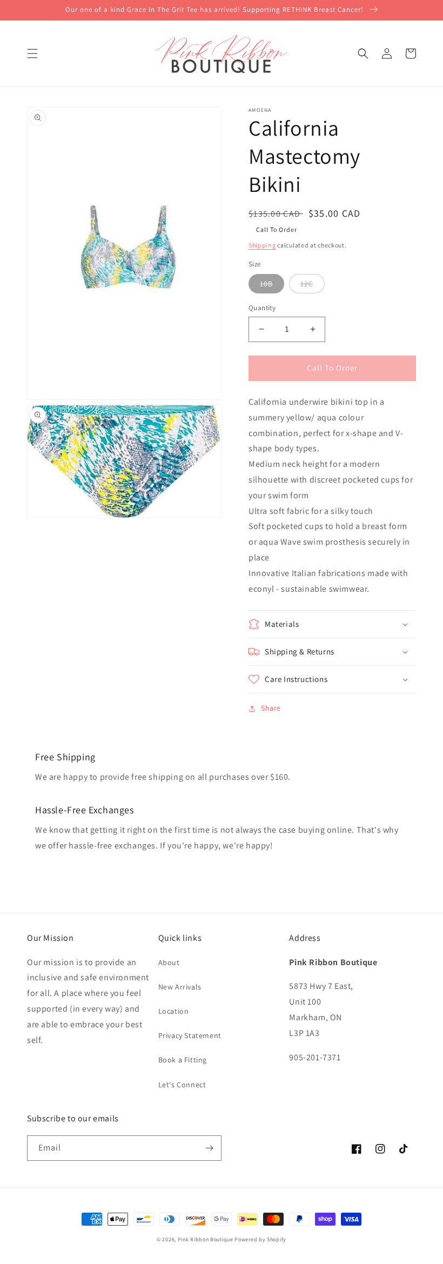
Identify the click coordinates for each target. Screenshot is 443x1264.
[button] (32, 53)
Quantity (262, 307)
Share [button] (271, 708)
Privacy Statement (190, 1035)
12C (306, 284)
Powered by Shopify (260, 1239)
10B (266, 284)
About (169, 962)
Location (173, 1011)
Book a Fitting (182, 1060)
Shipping (262, 245)
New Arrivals (180, 987)
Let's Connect (182, 1084)
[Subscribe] (209, 1148)
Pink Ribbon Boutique (205, 1239)
